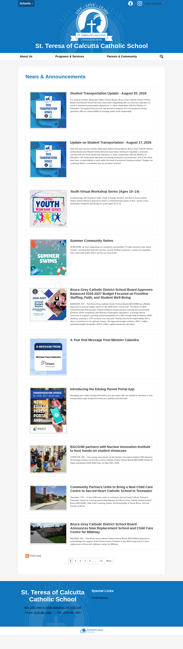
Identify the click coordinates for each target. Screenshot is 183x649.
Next (108, 561)
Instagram (139, 3)
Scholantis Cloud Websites (91, 630)
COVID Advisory (100, 598)
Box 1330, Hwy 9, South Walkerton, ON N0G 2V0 (53, 607)
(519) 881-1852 (43, 612)
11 (101, 561)
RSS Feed (35, 556)
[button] (26, 56)
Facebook (130, 3)
